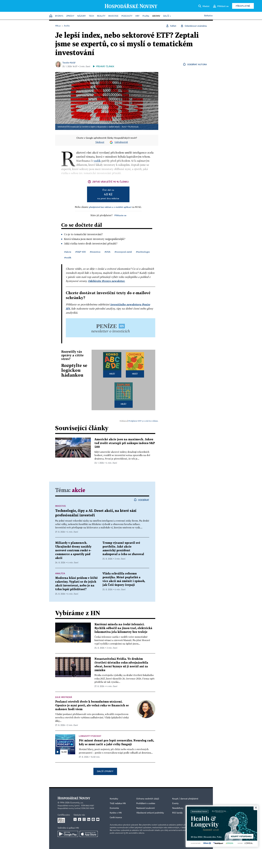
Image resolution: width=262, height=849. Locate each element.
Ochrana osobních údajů (147, 799)
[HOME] (50, 16)
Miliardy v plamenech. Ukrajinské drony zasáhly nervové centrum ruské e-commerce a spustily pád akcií (73, 550)
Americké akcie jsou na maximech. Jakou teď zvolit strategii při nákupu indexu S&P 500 (124, 443)
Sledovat (99, 142)
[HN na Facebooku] (79, 819)
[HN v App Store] (89, 834)
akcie (78, 490)
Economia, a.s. (76, 803)
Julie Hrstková (63, 697)
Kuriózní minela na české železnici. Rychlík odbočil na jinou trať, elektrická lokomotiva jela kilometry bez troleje (123, 628)
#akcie (67, 251)
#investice (95, 251)
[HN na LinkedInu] (88, 819)
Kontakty (114, 799)
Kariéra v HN (116, 813)
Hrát (112, 373)
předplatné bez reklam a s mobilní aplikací (110, 207)
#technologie (143, 251)
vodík (97, 160)
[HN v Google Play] (68, 834)
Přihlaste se (120, 215)
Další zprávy (105, 771)
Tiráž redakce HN (118, 803)
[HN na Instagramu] (84, 819)
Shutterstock (133, 127)
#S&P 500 (80, 251)
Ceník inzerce (116, 817)
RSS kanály (177, 813)
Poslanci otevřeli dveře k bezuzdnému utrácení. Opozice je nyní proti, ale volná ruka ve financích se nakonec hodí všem (92, 705)
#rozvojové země (123, 251)
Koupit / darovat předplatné (185, 799)
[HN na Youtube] (97, 819)
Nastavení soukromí (145, 808)
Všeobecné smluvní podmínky (150, 813)
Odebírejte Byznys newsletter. (106, 281)
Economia (114, 808)
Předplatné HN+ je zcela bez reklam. (143, 421)
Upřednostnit (121, 142)
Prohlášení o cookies (145, 803)
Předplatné (243, 6)
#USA (107, 251)
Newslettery (177, 808)
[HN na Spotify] (93, 819)
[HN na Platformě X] (75, 819)
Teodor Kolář (68, 62)
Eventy (175, 803)
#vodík (67, 257)
